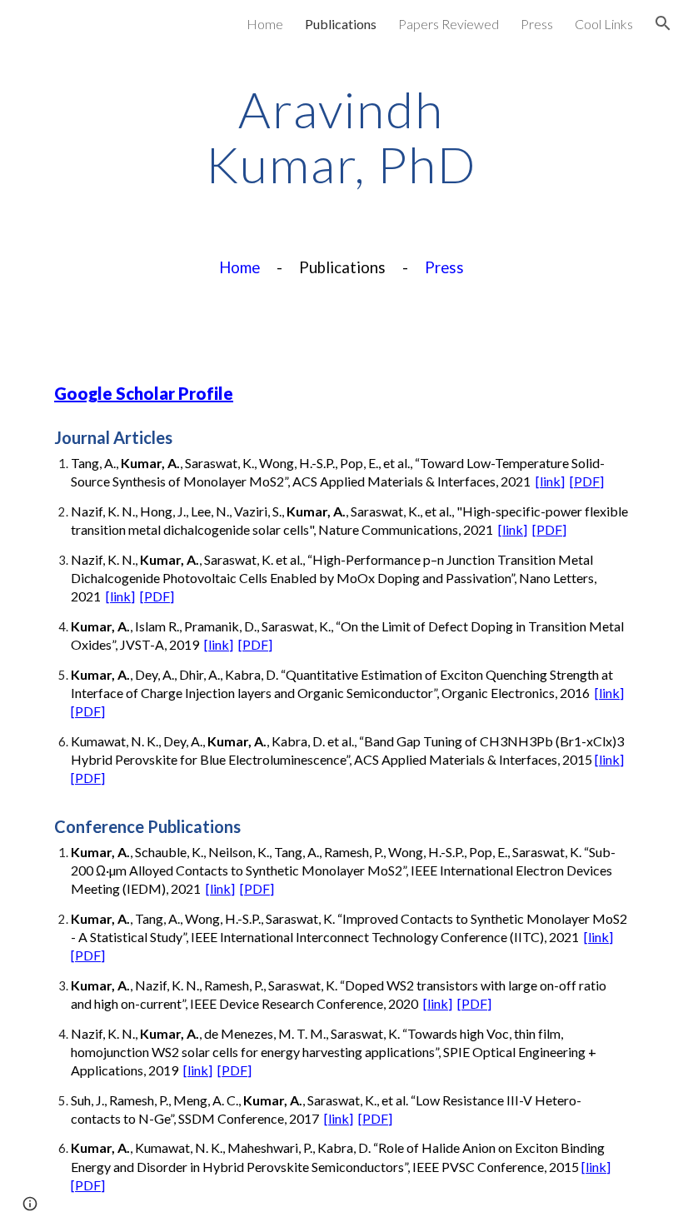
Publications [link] (340, 24)
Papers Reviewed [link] (448, 24)
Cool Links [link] (604, 24)
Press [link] (537, 24)
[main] (342, 136)
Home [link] (265, 24)
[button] (663, 23)
